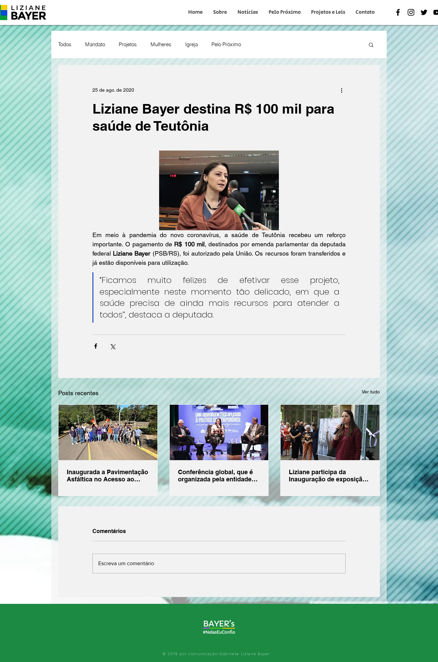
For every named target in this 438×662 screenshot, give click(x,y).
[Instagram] (411, 12)
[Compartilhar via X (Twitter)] (112, 346)
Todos (65, 44)
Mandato (95, 44)
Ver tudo (371, 391)
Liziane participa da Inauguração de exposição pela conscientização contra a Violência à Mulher (330, 475)
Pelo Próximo (226, 44)
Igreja (191, 44)
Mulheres (161, 44)
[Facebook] (398, 12)
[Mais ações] (341, 90)
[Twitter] (424, 12)
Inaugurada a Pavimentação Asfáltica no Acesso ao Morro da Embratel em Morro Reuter (107, 475)
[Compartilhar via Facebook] (95, 346)
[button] (371, 44)
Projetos (128, 44)
